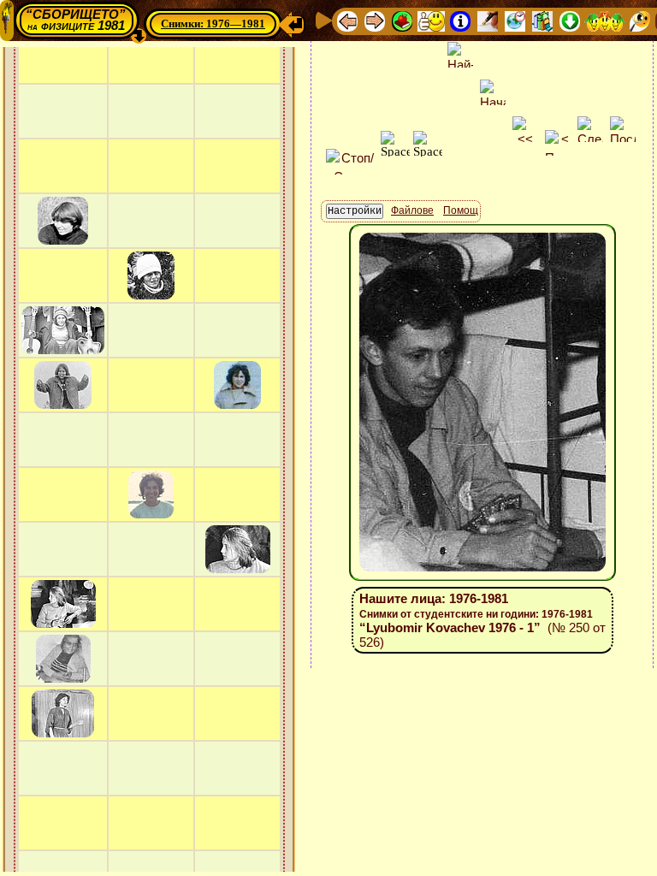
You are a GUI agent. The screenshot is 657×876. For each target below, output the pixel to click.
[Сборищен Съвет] (604, 20)
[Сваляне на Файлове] (569, 20)
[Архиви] (542, 20)
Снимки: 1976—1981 (213, 23)
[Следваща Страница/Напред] (374, 20)
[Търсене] (640, 20)
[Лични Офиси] (487, 20)
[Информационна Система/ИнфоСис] (460, 20)
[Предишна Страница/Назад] (347, 20)
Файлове (412, 210)
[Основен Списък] (402, 20)
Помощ (460, 210)
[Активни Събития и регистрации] (515, 20)
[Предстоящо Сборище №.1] (431, 20)
